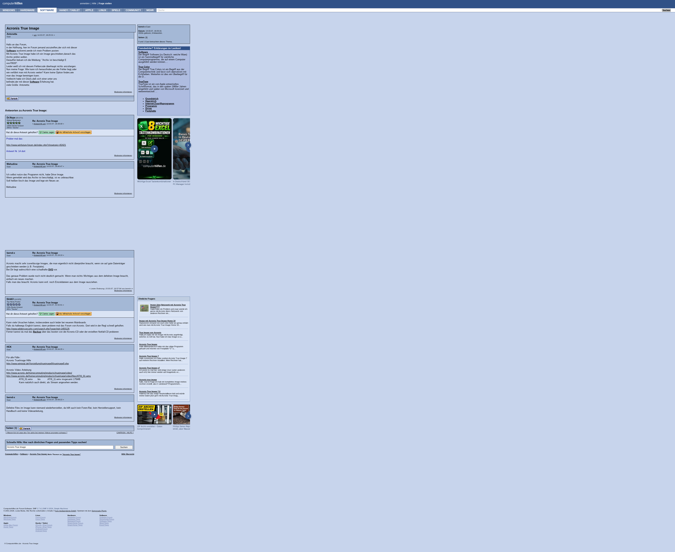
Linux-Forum (41, 517)
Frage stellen (105, 3)
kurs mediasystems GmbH (65, 511)
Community (133, 10)
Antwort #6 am (40, 400)
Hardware (27, 10)
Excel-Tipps (104, 525)
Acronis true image (148, 380)
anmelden (85, 3)
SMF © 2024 (48, 508)
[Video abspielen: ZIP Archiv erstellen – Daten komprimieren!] (154, 414)
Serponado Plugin (99, 511)
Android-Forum (41, 529)
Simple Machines (61, 508)
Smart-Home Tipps (75, 525)
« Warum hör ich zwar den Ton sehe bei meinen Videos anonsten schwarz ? (36, 433)
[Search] (666, 10)
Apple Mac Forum (11, 525)
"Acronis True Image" (71, 454)
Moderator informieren (123, 92)
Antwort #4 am (40, 305)
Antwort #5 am (40, 349)
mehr (150, 10)
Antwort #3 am (40, 255)
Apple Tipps (8, 527)
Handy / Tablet (69, 10)
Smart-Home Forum (75, 523)
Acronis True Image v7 (149, 368)
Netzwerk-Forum (74, 521)
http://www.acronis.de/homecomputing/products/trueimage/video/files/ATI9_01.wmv (48, 376)
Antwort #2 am (40, 166)
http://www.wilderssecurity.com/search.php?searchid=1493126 (37, 329)
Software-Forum (105, 517)
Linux (102, 10)
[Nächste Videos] (188, 145)
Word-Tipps (104, 523)
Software (47, 10)
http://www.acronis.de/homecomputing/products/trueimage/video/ (39, 373)
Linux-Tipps (40, 519)
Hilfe (94, 3)
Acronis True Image (38, 454)
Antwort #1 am (40, 124)
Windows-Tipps (10, 519)
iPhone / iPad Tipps (44, 527)
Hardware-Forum (74, 517)
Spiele (116, 10)
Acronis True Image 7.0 (149, 391)
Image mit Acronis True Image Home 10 (157, 321)
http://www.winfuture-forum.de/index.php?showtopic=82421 (36, 145)
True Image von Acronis (150, 333)
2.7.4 (39, 508)
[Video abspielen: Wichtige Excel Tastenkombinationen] (154, 148)
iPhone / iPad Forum (44, 525)
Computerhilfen (11, 454)
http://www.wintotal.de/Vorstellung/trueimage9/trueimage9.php (37, 363)
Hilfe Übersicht (127, 454)
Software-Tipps (105, 521)
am (35, 35)
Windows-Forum (10, 517)
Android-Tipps (41, 531)
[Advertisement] (105, 62)
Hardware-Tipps (74, 519)
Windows (9, 10)
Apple (89, 10)
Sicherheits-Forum (106, 519)
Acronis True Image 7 (149, 356)
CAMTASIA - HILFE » (125, 433)
